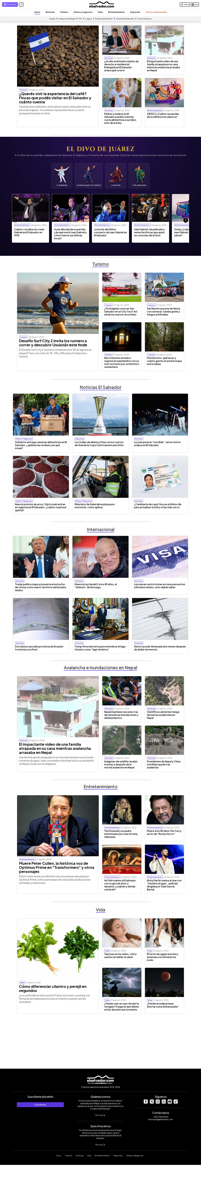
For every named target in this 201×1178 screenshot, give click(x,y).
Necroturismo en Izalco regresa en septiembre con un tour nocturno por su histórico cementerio (121, 362)
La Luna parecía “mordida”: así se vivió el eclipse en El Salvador (157, 444)
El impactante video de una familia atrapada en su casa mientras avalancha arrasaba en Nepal (163, 66)
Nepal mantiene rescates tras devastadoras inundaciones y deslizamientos (121, 714)
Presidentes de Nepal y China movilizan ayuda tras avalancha (163, 764)
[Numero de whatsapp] (163, 1103)
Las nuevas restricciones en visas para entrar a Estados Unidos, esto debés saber (159, 586)
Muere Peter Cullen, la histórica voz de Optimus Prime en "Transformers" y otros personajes (56, 867)
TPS (80, 19)
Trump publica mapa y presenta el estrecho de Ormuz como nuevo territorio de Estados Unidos (40, 587)
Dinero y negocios (83, 12)
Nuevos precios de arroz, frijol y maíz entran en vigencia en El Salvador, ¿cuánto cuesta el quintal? (40, 507)
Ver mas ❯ (100, 1115)
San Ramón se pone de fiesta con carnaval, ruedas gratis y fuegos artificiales (163, 311)
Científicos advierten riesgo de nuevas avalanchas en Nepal (163, 714)
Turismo (64, 12)
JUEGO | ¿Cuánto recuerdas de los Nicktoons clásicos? (163, 115)
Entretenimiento (116, 12)
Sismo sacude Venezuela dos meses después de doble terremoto (160, 648)
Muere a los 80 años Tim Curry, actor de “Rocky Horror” (164, 832)
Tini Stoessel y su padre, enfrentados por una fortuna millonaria (120, 833)
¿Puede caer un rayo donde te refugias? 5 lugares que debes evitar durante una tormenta (121, 1006)
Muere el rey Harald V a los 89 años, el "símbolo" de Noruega (96, 586)
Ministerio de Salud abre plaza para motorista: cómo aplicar (95, 506)
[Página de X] (151, 1103)
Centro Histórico (145, 19)
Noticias (50, 12)
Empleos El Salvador (104, 19)
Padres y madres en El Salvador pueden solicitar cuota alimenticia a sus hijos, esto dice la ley (120, 118)
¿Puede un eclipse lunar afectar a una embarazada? (162, 1005)
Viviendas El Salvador (125, 19)
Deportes (135, 12)
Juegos (88, 19)
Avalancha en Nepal (67, 19)
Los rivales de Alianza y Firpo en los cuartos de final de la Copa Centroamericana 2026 (99, 444)
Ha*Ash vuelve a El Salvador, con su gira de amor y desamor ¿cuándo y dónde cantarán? (120, 885)
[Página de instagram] (157, 1103)
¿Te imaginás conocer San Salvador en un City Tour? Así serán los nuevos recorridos (120, 311)
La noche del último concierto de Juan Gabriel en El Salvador (110, 232)
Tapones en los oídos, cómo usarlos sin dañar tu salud (120, 956)
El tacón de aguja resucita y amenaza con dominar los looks (162, 957)
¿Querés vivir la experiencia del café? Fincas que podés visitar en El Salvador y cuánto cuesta (55, 97)
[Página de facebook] (145, 1103)
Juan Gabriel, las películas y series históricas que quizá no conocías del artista (149, 232)
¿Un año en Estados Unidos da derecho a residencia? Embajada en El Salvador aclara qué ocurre (121, 66)
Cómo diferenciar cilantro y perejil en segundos (52, 988)
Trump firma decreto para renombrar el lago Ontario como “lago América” (100, 648)
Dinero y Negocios (134, 1155)
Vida (100, 12)
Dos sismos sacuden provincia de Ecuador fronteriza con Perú (39, 648)
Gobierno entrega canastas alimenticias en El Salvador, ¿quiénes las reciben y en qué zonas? (41, 445)
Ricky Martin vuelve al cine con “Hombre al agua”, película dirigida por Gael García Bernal (164, 885)
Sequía (52, 19)
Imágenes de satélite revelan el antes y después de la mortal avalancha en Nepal (120, 764)
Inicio (37, 12)
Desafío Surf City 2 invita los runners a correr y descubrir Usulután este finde (53, 342)
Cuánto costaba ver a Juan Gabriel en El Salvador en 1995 (29, 232)
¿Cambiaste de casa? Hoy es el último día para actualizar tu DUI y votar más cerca (157, 506)
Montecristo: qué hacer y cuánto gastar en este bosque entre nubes (164, 360)
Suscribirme (40, 1104)
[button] (185, 220)
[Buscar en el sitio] (21, 4)
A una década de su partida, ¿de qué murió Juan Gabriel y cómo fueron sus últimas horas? (70, 234)
